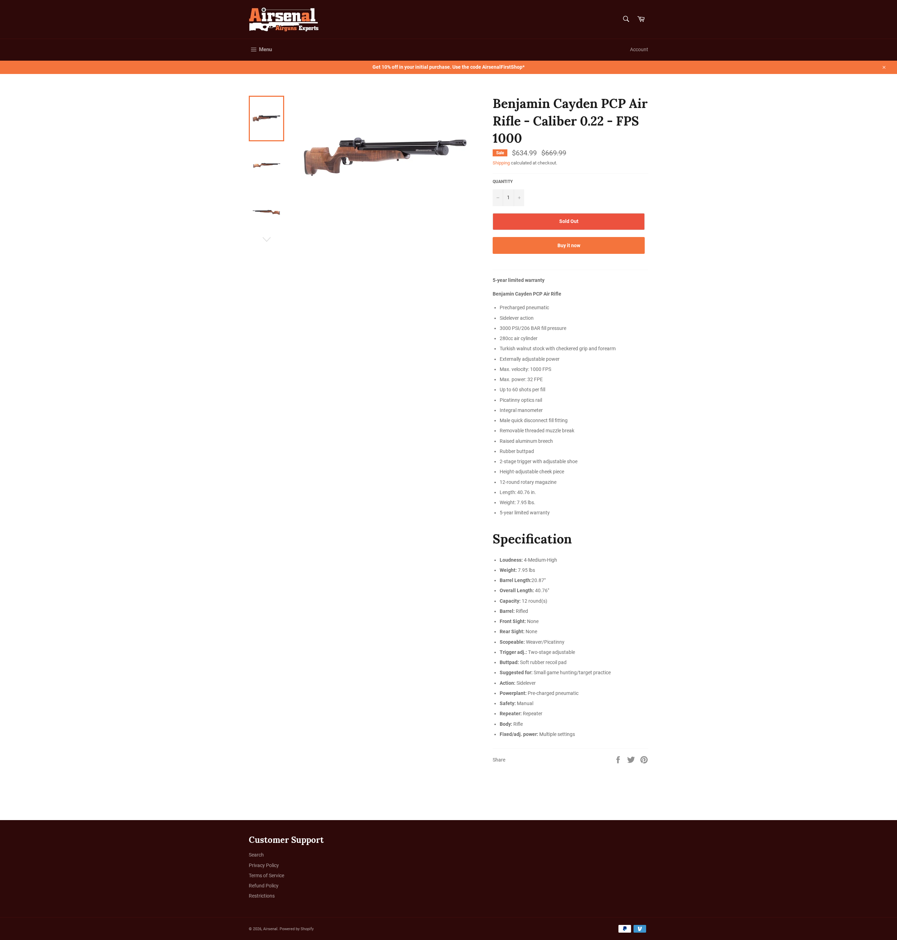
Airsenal (270, 929)
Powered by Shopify (297, 929)
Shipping (501, 162)
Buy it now (568, 245)
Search (256, 855)
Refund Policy (264, 885)
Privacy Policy (264, 865)
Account (639, 49)
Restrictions (262, 896)
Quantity (503, 181)
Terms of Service (266, 875)
